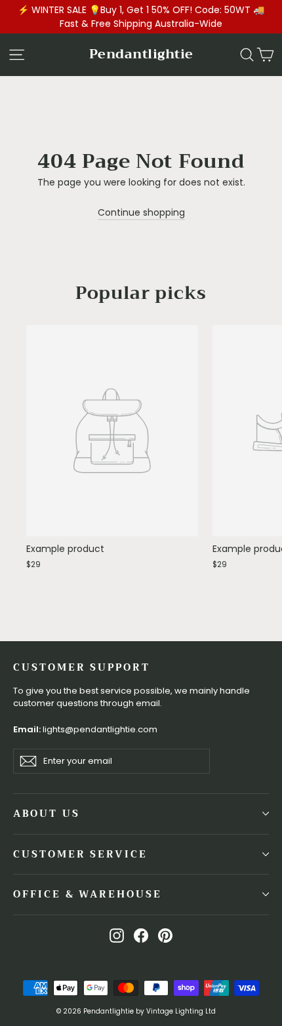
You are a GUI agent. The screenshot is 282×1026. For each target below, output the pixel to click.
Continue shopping (141, 212)
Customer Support (81, 667)
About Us (46, 813)
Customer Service (80, 854)
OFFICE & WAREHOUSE (87, 894)
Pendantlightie (141, 54)
